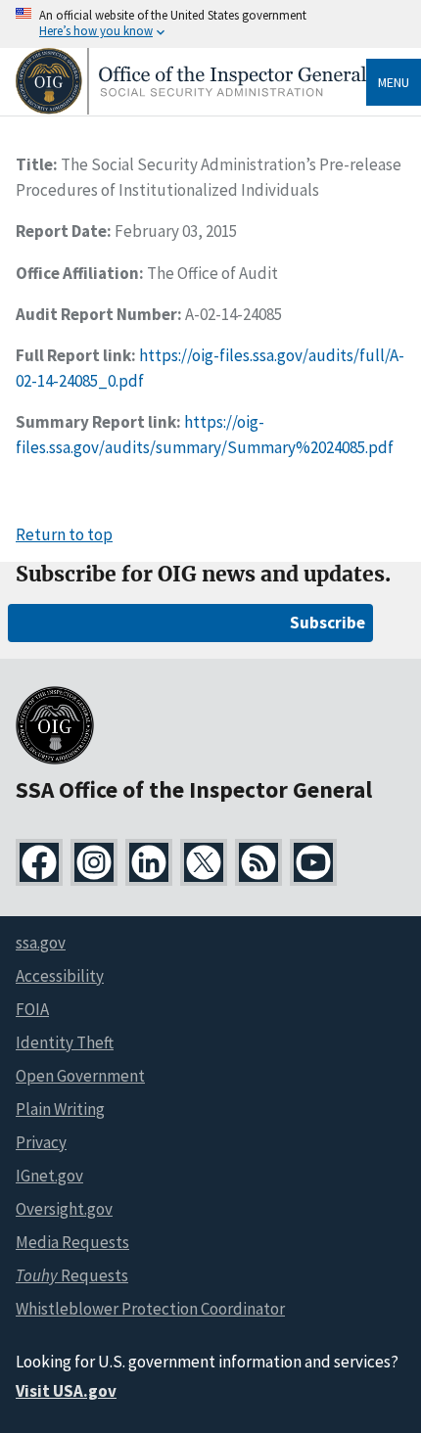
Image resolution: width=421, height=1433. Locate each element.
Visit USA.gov (66, 1391)
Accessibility (60, 976)
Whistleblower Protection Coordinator (150, 1308)
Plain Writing (60, 1109)
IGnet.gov (49, 1175)
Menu (393, 82)
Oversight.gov (64, 1209)
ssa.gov (41, 942)
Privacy (41, 1142)
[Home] (191, 109)
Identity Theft (65, 1042)
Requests (72, 1275)
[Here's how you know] (210, 24)
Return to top (64, 534)
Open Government (80, 1075)
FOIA (32, 1009)
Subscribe (327, 622)
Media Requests (72, 1242)
